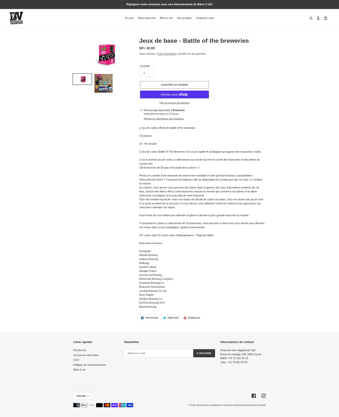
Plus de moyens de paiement (174, 103)
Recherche (79, 350)
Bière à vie (79, 369)
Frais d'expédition (167, 53)
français (81, 395)
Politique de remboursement (89, 364)
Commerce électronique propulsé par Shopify (244, 405)
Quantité (145, 65)
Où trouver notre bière (86, 355)
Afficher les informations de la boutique (164, 118)
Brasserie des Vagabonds (209, 405)
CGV (76, 359)
